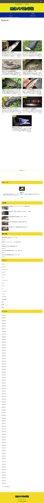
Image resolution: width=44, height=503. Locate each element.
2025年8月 (4, 342)
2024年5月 (4, 380)
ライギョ (3, 293)
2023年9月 (4, 401)
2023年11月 (4, 396)
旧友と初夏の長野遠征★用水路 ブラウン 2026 (11, 254)
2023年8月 (4, 404)
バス (2, 288)
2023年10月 (4, 399)
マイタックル (4, 291)
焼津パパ (22, 192)
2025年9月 (4, 339)
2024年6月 (4, 377)
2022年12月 (4, 426)
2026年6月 (4, 317)
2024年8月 (4, 372)
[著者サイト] (22, 197)
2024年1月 (4, 391)
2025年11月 (4, 334)
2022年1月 (4, 456)
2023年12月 (4, 393)
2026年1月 (4, 328)
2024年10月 (4, 366)
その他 (3, 264)
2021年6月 (4, 475)
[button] (41, 486)
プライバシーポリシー (22, 499)
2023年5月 (4, 412)
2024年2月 (4, 388)
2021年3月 (4, 483)
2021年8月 (4, 469)
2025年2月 (4, 355)
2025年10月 (4, 336)
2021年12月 (4, 458)
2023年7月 (4, 407)
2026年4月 (4, 323)
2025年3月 (4, 353)
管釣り (3, 307)
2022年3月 (4, 450)
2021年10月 (4, 464)
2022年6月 (4, 442)
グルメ (3, 277)
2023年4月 (4, 415)
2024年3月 (4, 385)
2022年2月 (4, 453)
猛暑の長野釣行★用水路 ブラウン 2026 (9, 237)
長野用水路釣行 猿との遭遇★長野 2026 (9, 246)
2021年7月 (4, 472)
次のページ (22, 170)
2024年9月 (4, 369)
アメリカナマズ (5, 269)
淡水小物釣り (4, 299)
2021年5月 (4, 477)
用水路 (3, 304)
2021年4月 (4, 480)
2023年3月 (4, 418)
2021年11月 (4, 461)
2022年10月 (4, 431)
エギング (3, 272)
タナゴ (3, 283)
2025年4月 (4, 350)
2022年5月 (4, 445)
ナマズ (3, 285)
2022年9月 (4, 434)
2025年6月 (4, 347)
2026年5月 (4, 320)
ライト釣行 (4, 296)
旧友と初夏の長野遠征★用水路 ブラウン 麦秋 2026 (12, 250)
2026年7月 (4, 315)
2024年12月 (4, 361)
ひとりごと (4, 266)
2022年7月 (4, 439)
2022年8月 (4, 437)
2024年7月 (4, 374)
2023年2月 (4, 420)
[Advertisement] (22, 30)
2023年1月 (4, 423)
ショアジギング (5, 280)
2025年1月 (4, 358)
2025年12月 (4, 331)
